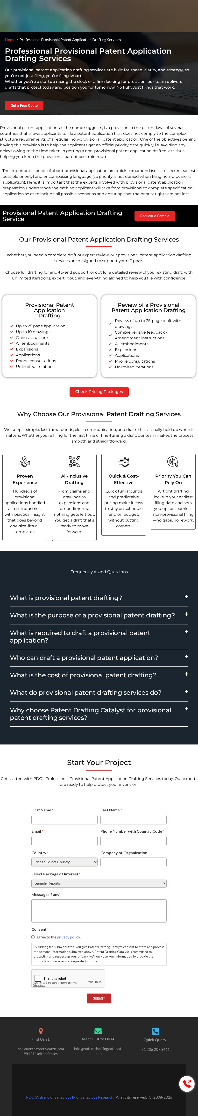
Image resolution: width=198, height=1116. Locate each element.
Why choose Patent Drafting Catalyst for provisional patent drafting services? (90, 714)
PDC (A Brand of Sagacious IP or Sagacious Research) (70, 1097)
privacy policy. (69, 937)
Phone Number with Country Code (132, 831)
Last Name (111, 810)
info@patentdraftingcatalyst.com (98, 1051)
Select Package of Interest (55, 874)
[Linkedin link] (106, 1085)
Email (37, 831)
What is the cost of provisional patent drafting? (83, 675)
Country (39, 852)
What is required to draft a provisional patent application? (80, 636)
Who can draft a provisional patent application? (84, 658)
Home (10, 39)
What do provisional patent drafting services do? (85, 692)
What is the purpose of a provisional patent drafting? (92, 615)
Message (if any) (46, 894)
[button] (99, 598)
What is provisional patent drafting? (66, 598)
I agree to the (58, 937)
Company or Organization (123, 852)
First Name (42, 810)
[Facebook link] (92, 1085)
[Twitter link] (99, 1085)
